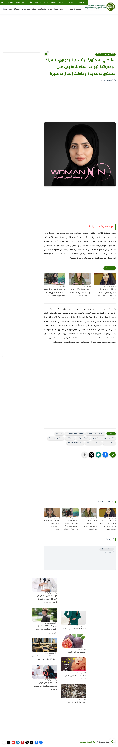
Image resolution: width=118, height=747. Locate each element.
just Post (38, 2)
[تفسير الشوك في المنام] (73, 691)
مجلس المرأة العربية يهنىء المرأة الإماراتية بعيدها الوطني (52, 525)
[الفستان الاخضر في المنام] (73, 618)
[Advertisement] (59, 34)
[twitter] (31, 742)
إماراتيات (70, 438)
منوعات (16, 9)
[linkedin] (18, 742)
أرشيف (29, 2)
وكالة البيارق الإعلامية (88, 742)
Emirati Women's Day (75, 443)
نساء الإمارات (109, 443)
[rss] (4, 742)
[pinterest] (22, 742)
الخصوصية (62, 2)
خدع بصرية (26, 9)
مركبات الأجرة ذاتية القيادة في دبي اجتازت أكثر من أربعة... (44, 658)
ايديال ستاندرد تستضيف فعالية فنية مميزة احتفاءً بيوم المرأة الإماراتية (54, 292)
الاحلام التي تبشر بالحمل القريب (75, 677)
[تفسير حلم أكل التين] (73, 641)
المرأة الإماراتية (83, 438)
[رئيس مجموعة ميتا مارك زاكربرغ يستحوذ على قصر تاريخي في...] (44, 615)
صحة (56, 9)
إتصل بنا (72, 2)
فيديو (5, 9)
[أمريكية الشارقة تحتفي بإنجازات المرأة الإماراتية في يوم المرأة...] (80, 279)
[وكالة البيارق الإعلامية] (100, 6)
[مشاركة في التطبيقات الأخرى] (84, 455)
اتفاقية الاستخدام (50, 2)
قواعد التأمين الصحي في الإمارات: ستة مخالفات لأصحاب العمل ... (46, 599)
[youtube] (13, 742)
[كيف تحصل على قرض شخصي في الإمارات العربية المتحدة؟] (44, 672)
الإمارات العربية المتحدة (75, 433)
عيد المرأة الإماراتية (55, 438)
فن (10, 9)
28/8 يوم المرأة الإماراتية (105, 54)
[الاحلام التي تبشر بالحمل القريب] (73, 664)
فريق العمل (82, 2)
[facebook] (41, 742)
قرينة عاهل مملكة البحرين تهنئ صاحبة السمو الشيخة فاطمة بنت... (106, 294)
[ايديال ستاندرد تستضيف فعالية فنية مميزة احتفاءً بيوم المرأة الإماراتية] (54, 279)
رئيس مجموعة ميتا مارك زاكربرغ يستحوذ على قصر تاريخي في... (46, 629)
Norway (10, 2)
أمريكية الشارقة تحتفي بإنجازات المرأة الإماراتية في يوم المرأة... (80, 292)
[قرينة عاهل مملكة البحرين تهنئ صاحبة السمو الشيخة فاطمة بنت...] (105, 279)
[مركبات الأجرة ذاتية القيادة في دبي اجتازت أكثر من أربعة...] (44, 645)
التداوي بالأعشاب (45, 9)
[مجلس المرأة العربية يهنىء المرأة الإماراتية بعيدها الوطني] (52, 512)
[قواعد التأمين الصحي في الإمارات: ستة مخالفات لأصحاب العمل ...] (44, 585)
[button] (105, 455)
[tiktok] (8, 742)
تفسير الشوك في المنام (75, 702)
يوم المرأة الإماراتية (101, 227)
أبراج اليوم (64, 9)
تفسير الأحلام (75, 9)
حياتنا (34, 9)
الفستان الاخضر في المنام (74, 629)
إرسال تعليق (107, 549)
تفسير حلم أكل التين (77, 652)
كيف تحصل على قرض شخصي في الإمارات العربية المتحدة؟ (45, 686)
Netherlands (20, 2)
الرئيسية (59, 433)
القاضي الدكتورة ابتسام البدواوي (103, 438)
